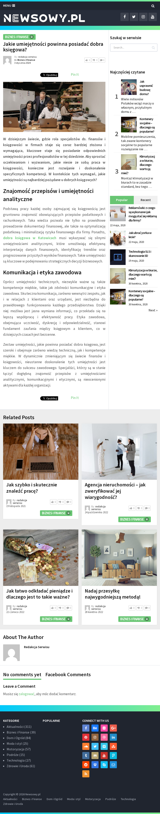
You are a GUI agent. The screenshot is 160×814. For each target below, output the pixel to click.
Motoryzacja (15, 749)
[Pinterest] (85, 737)
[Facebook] (85, 728)
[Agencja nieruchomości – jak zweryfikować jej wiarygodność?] (119, 452)
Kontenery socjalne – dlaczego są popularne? (147, 125)
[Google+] (113, 728)
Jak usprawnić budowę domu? (146, 87)
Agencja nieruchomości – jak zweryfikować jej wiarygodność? (115, 490)
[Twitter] (95, 746)
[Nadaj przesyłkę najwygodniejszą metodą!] (119, 557)
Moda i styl (14, 743)
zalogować (26, 694)
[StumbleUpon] (113, 746)
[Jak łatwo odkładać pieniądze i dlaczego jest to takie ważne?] (40, 557)
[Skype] (104, 764)
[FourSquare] (113, 755)
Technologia (16, 760)
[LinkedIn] (113, 737)
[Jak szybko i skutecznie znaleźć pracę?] (40, 452)
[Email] (113, 764)
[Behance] (95, 728)
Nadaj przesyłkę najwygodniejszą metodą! (113, 594)
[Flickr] (104, 728)
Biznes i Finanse (17, 37)
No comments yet (22, 674)
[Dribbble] (104, 737)
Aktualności (15, 727)
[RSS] (85, 773)
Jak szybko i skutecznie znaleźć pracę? (31, 487)
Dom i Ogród (16, 738)
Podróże (13, 755)
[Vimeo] (104, 746)
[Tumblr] (85, 755)
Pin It (75, 74)
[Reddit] (85, 764)
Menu (7, 5)
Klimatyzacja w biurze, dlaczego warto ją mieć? (138, 164)
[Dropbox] (95, 764)
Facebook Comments (68, 674)
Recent (146, 200)
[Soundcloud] (85, 746)
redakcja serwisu (27, 56)
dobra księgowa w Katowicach (29, 238)
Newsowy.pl (32, 794)
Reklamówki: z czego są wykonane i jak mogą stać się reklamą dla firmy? (143, 214)
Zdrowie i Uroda (18, 766)
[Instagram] (95, 737)
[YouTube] (104, 755)
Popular (122, 200)
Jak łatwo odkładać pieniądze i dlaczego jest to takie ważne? (39, 594)
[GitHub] (95, 755)
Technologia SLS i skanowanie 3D (140, 253)
